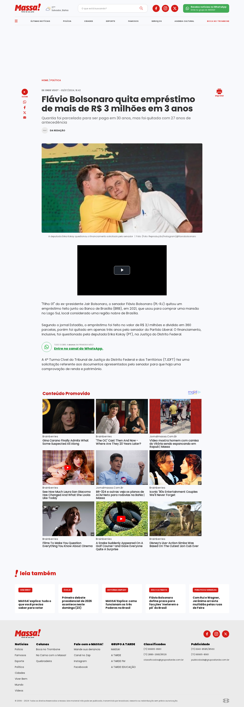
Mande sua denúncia (87, 649)
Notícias (21, 644)
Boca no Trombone (48, 649)
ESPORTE (110, 21)
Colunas (42, 644)
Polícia (19, 649)
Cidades (20, 673)
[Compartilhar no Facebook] (25, 108)
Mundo (19, 684)
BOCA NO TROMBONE (218, 21)
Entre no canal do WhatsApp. (78, 349)
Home (46, 80)
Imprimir (219, 95)
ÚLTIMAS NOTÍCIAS (40, 21)
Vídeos (19, 690)
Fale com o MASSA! (88, 644)
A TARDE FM (118, 661)
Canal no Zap (82, 655)
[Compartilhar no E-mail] (24, 118)
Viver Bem (21, 679)
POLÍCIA (67, 21)
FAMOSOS (133, 21)
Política (55, 80)
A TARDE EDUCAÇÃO (123, 667)
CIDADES (88, 21)
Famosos (20, 655)
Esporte (19, 661)
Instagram (80, 661)
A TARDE (116, 655)
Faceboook (81, 667)
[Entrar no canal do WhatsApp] (47, 347)
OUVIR (25, 96)
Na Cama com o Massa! (51, 655)
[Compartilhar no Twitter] (24, 113)
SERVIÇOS (156, 21)
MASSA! (115, 649)
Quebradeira (44, 661)
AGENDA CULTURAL (184, 21)
